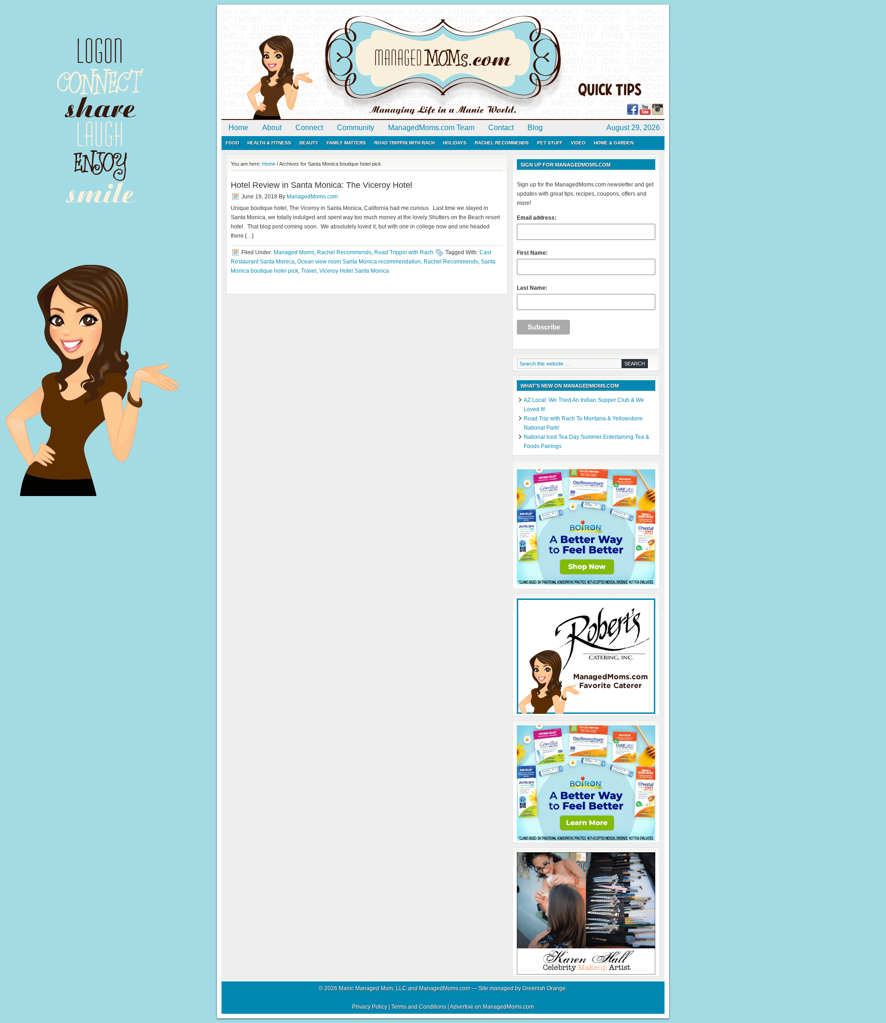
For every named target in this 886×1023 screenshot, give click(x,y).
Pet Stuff (550, 142)
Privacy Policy (369, 1007)
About (271, 128)
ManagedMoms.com (328, 64)
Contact (501, 128)
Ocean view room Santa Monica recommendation (359, 261)
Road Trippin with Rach (404, 142)
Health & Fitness (269, 142)
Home (238, 128)
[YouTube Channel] (645, 113)
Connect (309, 128)
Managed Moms (294, 252)
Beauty (308, 142)
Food (232, 142)
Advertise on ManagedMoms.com (492, 1007)
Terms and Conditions (418, 1007)
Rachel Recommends (502, 142)
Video (578, 142)
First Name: (532, 253)
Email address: (537, 218)
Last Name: (532, 288)
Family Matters (346, 142)
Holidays (455, 142)
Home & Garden (614, 142)
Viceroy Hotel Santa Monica (354, 271)
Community (355, 128)
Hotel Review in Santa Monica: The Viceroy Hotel (321, 185)
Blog (535, 128)
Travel (309, 271)
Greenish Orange (544, 988)
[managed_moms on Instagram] (657, 113)
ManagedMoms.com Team (431, 128)
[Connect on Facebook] (632, 113)
